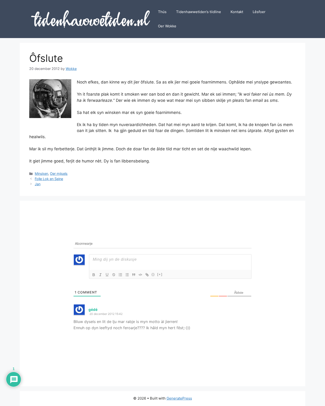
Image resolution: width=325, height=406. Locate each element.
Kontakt (237, 12)
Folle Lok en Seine (49, 179)
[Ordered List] (120, 275)
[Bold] (93, 275)
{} (153, 274)
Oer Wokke (167, 26)
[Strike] (113, 275)
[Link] (147, 275)
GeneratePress (179, 398)
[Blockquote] (133, 275)
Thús (162, 12)
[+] (159, 274)
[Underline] (107, 275)
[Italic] (100, 275)
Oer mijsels (59, 173)
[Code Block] (140, 275)
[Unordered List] (127, 275)
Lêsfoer (259, 12)
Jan (37, 184)
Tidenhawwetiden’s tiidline (198, 12)
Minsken (41, 173)
